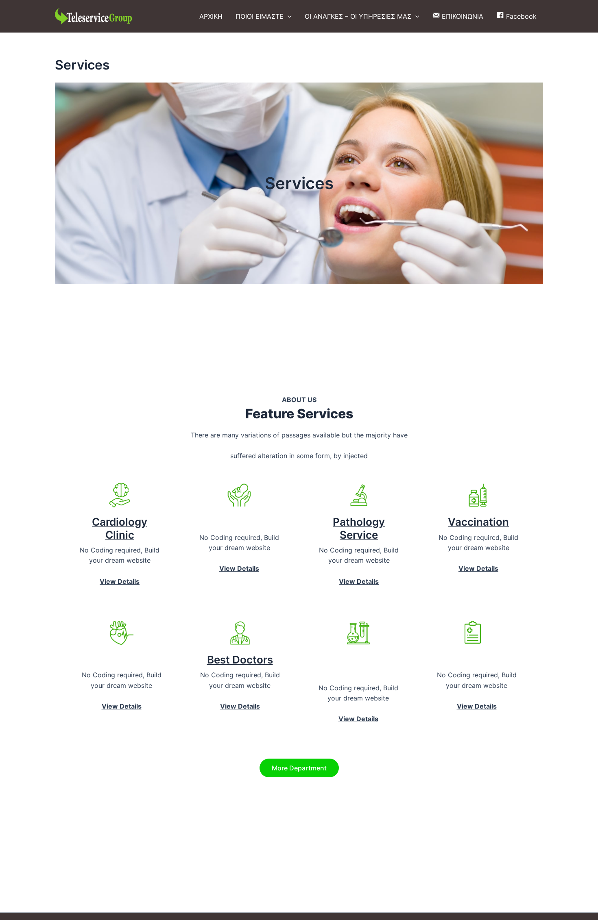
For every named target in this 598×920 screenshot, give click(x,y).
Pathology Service (359, 528)
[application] (288, 16)
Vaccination (478, 521)
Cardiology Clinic (119, 528)
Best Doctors (240, 659)
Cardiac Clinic (121, 659)
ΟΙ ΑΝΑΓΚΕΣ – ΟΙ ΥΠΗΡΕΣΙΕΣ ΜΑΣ (358, 16)
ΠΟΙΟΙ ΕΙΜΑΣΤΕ (260, 16)
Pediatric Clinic (239, 521)
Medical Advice (477, 659)
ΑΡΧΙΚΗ (211, 16)
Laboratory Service (358, 666)
